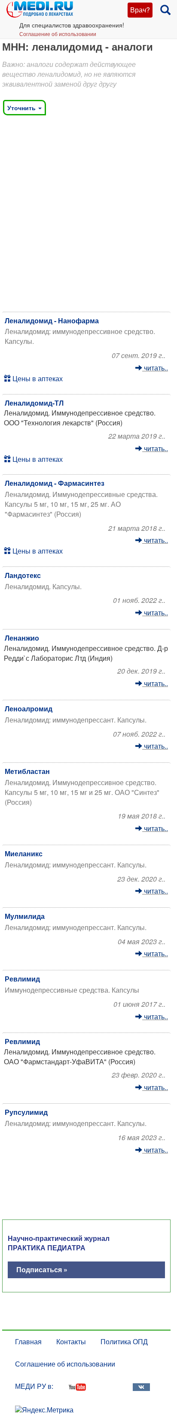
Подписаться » (41, 1269)
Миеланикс (24, 853)
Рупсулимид (26, 1112)
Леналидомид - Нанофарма (52, 320)
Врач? (140, 10)
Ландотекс (23, 575)
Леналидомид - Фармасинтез (54, 483)
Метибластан (27, 771)
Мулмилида (25, 916)
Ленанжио (22, 638)
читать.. (155, 368)
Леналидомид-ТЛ (34, 403)
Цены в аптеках (37, 378)
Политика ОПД (124, 1341)
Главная (28, 1341)
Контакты (71, 1341)
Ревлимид (22, 979)
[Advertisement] (88, 215)
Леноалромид (28, 709)
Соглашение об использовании (57, 33)
